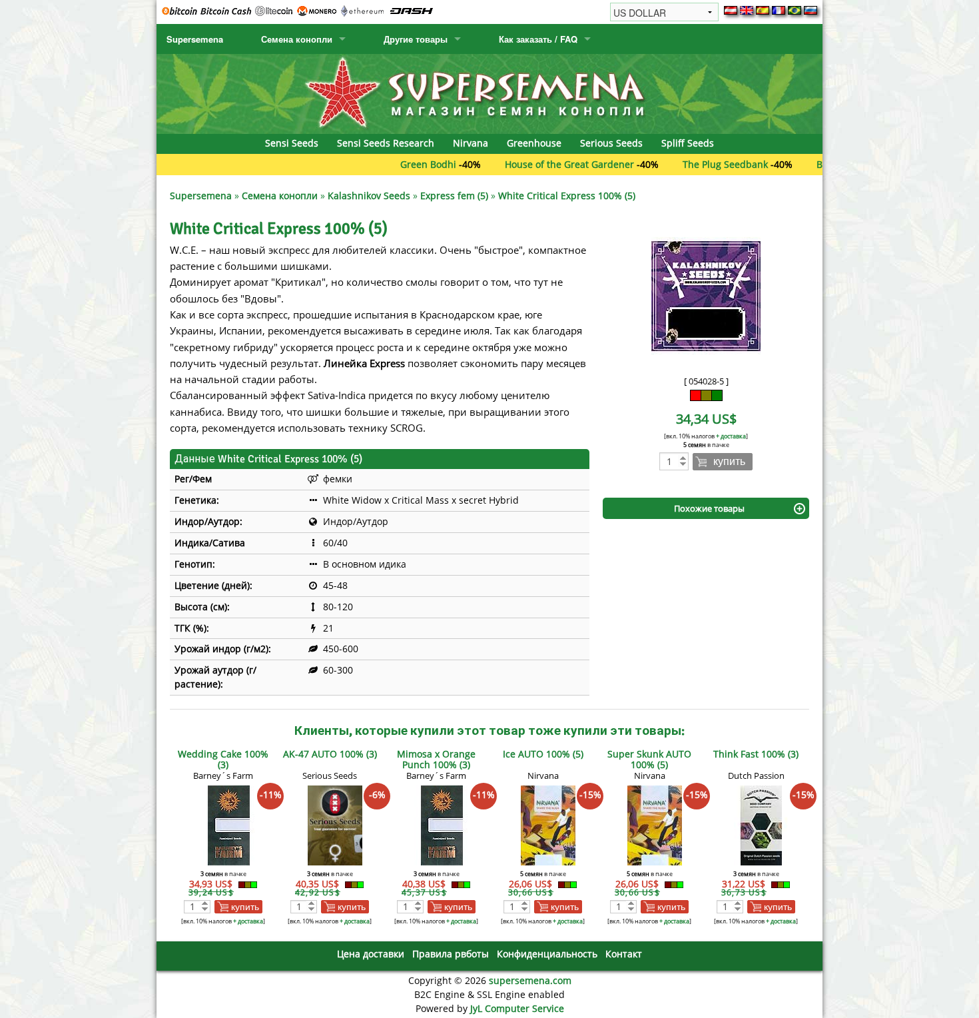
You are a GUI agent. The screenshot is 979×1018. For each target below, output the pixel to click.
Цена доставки (370, 953)
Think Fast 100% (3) (756, 754)
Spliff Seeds (687, 143)
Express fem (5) (454, 195)
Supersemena (194, 39)
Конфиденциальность (547, 953)
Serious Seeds (611, 143)
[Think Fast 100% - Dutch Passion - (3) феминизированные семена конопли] (761, 824)
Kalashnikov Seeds (369, 195)
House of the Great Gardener (537, 164)
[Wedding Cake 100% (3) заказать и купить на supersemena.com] (228, 824)
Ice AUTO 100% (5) (543, 754)
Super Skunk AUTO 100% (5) (649, 759)
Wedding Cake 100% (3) (223, 759)
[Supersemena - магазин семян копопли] (489, 93)
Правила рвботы (450, 953)
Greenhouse (534, 143)
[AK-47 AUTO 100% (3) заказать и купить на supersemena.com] (335, 824)
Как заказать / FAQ (538, 39)
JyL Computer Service (517, 1008)
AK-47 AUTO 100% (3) (330, 754)
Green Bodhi (396, 164)
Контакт (623, 953)
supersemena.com (530, 980)
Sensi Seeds (291, 143)
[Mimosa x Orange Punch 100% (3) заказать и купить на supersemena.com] (441, 824)
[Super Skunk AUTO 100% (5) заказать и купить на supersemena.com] (654, 824)
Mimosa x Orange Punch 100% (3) (436, 759)
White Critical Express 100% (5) (566, 195)
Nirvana (470, 143)
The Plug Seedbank (693, 164)
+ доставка (731, 436)
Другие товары (416, 39)
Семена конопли (296, 39)
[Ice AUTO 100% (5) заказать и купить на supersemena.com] (548, 824)
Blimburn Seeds (820, 164)
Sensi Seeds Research (385, 143)
